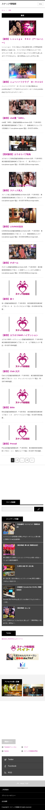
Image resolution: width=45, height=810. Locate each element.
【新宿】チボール (10, 263)
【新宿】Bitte (8, 407)
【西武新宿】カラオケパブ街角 (16, 154)
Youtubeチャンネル (10, 747)
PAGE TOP (24, 783)
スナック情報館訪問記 (31, 751)
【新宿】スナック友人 (12, 190)
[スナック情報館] (9, 4)
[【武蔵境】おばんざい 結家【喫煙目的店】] (12, 690)
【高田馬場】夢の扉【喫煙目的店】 (27, 545)
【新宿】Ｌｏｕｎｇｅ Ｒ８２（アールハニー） (22, 41)
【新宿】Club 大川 (10, 371)
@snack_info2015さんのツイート (12, 639)
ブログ (26, 747)
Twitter (11, 759)
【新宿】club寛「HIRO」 (14, 118)
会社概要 (4, 801)
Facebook (12, 766)
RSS (10, 773)
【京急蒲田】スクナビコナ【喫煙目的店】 (28, 525)
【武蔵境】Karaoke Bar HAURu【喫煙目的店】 (28, 588)
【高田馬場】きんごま (23, 608)
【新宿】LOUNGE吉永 (12, 226)
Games (6, 751)
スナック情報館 (15, 807)
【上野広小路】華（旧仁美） (25, 566)
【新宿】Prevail (9, 444)
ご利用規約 (5, 789)
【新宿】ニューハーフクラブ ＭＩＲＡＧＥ (22, 82)
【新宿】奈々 (8, 299)
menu (40, 4)
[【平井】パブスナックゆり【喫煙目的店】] (33, 690)
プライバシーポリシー (9, 795)
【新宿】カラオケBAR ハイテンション (20, 335)
